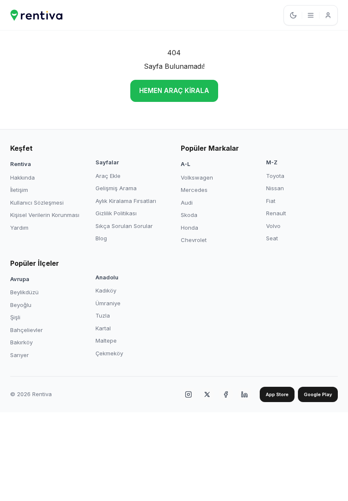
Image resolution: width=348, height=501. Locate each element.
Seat (272, 238)
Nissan (275, 188)
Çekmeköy (109, 353)
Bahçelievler (26, 329)
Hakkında (22, 177)
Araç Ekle (108, 175)
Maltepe (106, 340)
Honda (189, 227)
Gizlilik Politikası (116, 213)
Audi (187, 202)
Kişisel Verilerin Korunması (44, 214)
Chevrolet (194, 239)
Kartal (103, 328)
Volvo (273, 225)
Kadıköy (105, 290)
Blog (101, 238)
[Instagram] (188, 394)
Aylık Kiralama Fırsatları (125, 200)
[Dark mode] (293, 15)
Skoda (189, 214)
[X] (207, 394)
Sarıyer (19, 355)
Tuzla (102, 315)
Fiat (270, 200)
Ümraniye (108, 303)
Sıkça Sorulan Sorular (124, 225)
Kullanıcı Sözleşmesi (37, 202)
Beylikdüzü (24, 292)
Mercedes (194, 189)
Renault (276, 213)
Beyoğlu (20, 304)
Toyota (275, 175)
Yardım (19, 227)
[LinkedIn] (244, 394)
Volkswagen (197, 177)
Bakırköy (21, 342)
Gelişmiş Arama (116, 188)
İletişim (19, 189)
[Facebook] (226, 394)
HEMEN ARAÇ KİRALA (174, 91)
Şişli (15, 317)
